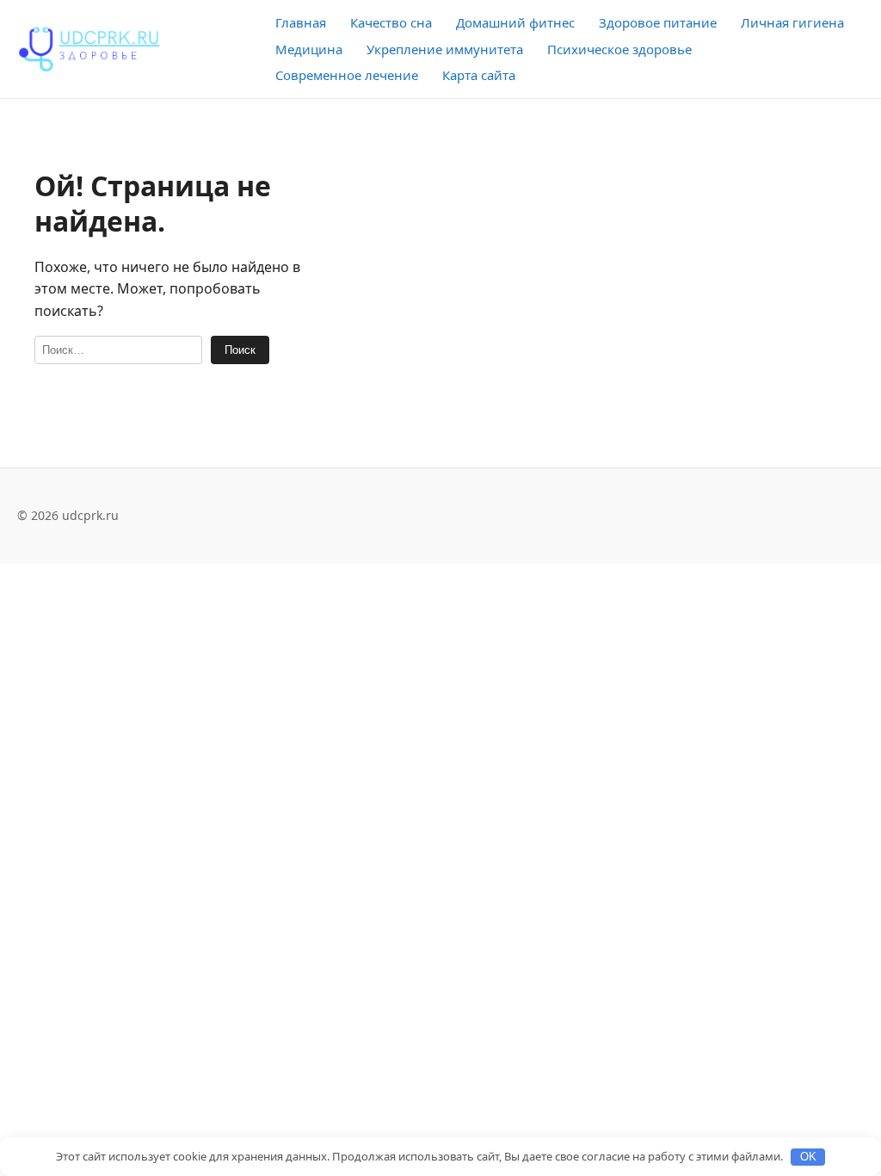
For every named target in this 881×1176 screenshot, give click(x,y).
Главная (300, 22)
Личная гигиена (792, 22)
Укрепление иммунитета (445, 49)
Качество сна (391, 22)
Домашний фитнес (515, 22)
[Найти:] (118, 350)
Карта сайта (478, 75)
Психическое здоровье (619, 49)
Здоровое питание (658, 22)
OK (808, 1156)
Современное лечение (346, 75)
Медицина (308, 49)
